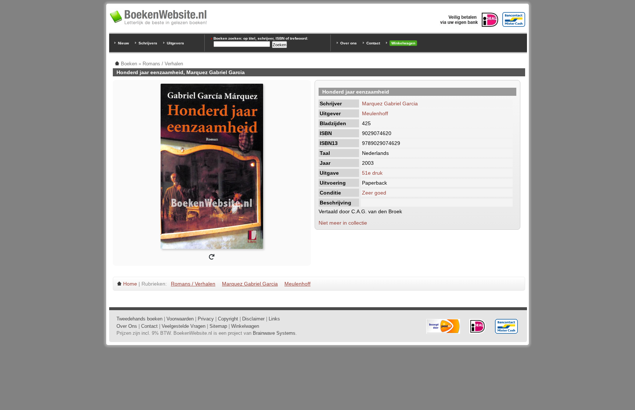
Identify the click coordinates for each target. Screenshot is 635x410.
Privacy (206, 319)
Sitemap (218, 326)
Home (130, 284)
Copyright (228, 319)
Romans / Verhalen (193, 284)
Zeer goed (374, 193)
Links (274, 319)
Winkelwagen (403, 43)
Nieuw (123, 43)
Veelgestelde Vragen (183, 326)
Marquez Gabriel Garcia (390, 103)
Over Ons (126, 326)
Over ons (348, 43)
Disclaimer (253, 319)
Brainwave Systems (274, 333)
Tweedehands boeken (139, 319)
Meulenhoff (375, 113)
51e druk (372, 173)
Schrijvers (148, 43)
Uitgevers (175, 43)
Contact (373, 43)
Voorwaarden (180, 319)
